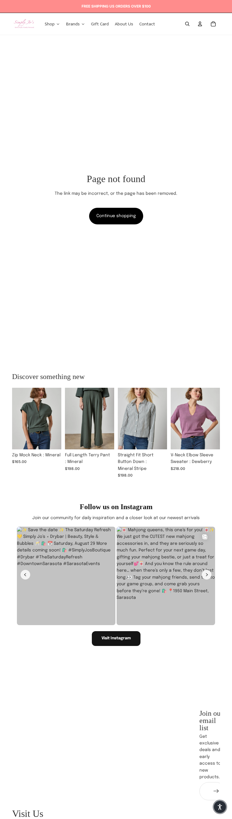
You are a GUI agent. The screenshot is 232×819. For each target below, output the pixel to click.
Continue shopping (116, 216)
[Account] (200, 24)
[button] (220, 807)
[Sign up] (216, 791)
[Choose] (52, 440)
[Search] (187, 24)
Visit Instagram (116, 638)
